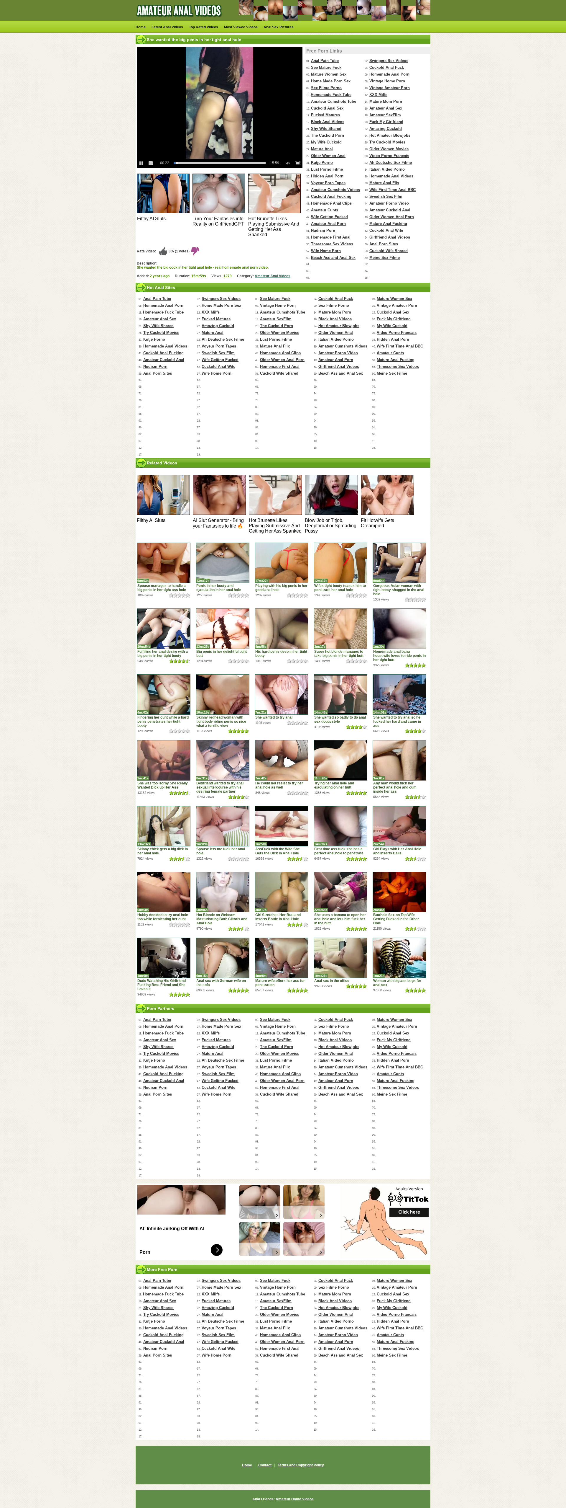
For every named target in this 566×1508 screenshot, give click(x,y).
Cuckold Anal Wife (386, 230)
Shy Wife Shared (326, 128)
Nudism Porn (323, 230)
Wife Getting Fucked (329, 217)
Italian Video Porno (387, 169)
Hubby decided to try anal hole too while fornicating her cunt (162, 917)
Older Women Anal (328, 156)
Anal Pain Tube (325, 60)
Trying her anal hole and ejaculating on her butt (334, 785)
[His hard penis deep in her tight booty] (281, 628)
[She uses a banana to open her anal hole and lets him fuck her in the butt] (340, 892)
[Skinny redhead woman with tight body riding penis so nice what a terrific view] (222, 694)
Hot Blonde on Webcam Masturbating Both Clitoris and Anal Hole (221, 919)
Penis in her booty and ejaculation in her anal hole (218, 588)
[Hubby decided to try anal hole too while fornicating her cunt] (163, 892)
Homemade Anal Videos (391, 176)
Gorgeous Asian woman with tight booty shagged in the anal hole (398, 590)
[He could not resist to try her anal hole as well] (281, 760)
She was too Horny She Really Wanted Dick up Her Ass (162, 785)
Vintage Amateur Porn (389, 88)
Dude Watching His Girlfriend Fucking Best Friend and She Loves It (161, 985)
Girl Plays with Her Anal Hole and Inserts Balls (397, 851)
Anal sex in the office (331, 981)
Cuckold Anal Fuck (386, 67)
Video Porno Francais (389, 156)
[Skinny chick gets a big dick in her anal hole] (163, 826)
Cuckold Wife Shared (388, 251)
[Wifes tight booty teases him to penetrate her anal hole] (340, 563)
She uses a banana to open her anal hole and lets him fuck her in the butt (340, 919)
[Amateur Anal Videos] (180, 19)
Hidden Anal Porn (327, 176)
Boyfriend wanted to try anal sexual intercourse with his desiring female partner (219, 787)
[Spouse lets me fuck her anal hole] (222, 826)
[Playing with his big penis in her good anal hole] (281, 563)
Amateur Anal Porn (328, 223)
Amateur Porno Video (389, 203)
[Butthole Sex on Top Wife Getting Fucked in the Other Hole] (399, 892)
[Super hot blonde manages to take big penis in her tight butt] (340, 628)
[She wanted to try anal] (281, 694)
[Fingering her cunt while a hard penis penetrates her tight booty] (163, 694)
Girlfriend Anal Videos (389, 237)
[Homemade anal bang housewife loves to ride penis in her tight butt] (399, 628)
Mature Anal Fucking (388, 223)
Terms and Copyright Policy (301, 1465)
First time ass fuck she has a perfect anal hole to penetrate (338, 851)
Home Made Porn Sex (331, 81)
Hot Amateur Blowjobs (389, 135)
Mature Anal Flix (384, 183)
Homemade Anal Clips (331, 203)
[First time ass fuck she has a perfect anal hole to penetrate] (340, 826)
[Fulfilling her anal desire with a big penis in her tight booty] (163, 628)
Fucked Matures (325, 115)
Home (141, 27)
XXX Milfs (378, 94)
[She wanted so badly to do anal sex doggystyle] (340, 694)
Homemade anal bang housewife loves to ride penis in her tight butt (399, 655)
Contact (265, 1465)
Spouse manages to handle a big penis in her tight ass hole (161, 588)
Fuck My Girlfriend (386, 122)
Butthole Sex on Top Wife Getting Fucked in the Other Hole (396, 919)
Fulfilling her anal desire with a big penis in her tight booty (162, 653)
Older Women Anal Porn (391, 217)
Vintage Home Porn (387, 81)
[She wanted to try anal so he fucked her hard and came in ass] (399, 694)
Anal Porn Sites (383, 244)
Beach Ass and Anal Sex (333, 257)
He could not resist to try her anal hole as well (279, 785)
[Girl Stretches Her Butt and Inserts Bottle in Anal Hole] (281, 892)
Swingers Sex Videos (388, 60)
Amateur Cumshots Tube (333, 101)
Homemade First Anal (331, 237)
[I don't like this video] (195, 251)
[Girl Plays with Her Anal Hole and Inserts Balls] (399, 826)
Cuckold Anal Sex (327, 108)
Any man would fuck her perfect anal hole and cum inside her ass (395, 787)
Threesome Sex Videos (332, 244)
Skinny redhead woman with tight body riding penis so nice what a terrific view (221, 721)
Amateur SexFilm (385, 115)
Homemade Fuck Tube (331, 94)
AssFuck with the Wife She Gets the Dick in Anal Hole (277, 851)
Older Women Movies (389, 149)
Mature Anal (322, 149)
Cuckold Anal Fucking (331, 196)
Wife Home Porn (326, 251)
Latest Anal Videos (167, 27)
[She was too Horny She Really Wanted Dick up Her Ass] (163, 760)
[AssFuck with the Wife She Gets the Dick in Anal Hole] (281, 826)
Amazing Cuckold (385, 128)
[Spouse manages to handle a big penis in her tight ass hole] (163, 563)
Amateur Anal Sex (385, 108)
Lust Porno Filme (327, 169)
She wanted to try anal (273, 717)
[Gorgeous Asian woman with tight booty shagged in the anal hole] (399, 563)
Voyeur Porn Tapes (328, 183)
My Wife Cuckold (326, 142)
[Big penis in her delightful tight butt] (222, 628)
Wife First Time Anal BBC (392, 189)
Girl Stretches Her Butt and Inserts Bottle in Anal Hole (278, 917)
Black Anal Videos (327, 122)
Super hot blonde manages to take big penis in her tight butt (338, 653)
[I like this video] (163, 251)
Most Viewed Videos (241, 27)
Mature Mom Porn (385, 101)
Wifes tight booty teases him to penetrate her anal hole (340, 588)
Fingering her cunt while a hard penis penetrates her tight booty (163, 721)
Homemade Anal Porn (389, 74)
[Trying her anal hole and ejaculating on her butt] (340, 760)
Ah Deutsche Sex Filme (390, 162)
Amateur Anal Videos (272, 276)
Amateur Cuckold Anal (389, 210)
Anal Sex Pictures (279, 27)
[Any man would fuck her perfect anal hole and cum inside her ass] (399, 760)
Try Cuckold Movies (387, 142)
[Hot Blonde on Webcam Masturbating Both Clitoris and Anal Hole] (222, 892)
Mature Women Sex (328, 74)
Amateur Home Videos (295, 1499)
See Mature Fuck (326, 67)
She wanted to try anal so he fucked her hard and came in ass (397, 721)
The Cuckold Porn (327, 135)
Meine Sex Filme (384, 257)
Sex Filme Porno (326, 88)
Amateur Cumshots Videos (335, 189)
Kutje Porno (322, 162)
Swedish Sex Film (385, 196)
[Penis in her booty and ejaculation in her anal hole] (222, 563)
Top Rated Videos (203, 27)
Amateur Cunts (324, 210)
